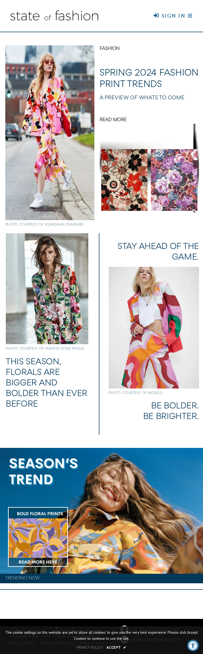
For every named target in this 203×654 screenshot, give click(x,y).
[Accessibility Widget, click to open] (193, 645)
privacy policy (89, 647)
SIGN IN (172, 15)
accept (117, 647)
